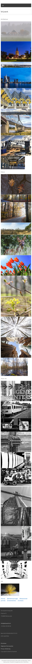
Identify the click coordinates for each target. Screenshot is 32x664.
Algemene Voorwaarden (7, 646)
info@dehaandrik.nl (6, 623)
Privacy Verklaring (5, 648)
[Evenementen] (11, 600)
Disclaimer (3, 643)
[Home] (3, 598)
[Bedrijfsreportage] (12, 598)
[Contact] (20, 600)
